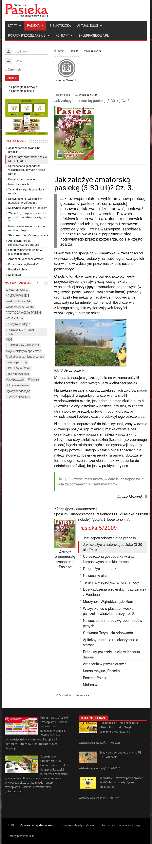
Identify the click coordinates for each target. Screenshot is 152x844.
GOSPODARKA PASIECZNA (23, 345)
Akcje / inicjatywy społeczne (23, 351)
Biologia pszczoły (17, 362)
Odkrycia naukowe (17, 385)
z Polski (83, 736)
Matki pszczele (15, 379)
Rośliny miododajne (18, 324)
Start (13, 26)
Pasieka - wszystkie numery (37, 825)
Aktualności (88, 26)
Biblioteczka (60, 26)
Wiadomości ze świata (20, 307)
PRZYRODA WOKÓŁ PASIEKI (23, 312)
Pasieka (33, 26)
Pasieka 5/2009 (93, 50)
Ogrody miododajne (18, 391)
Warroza (33, 379)
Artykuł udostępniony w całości (25, 356)
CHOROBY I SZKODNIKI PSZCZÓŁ (20, 331)
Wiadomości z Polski (18, 301)
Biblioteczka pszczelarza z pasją (120, 825)
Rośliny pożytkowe (17, 373)
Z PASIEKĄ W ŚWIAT (18, 368)
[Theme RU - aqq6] (26, 10)
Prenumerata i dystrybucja (77, 825)
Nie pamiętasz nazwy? (23, 86)
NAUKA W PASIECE (17, 295)
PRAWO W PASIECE (18, 396)
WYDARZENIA (14, 318)
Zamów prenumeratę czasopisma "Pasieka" (65, 558)
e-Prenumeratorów (103, 483)
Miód (9, 339)
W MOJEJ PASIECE (17, 289)
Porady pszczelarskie (27, 35)
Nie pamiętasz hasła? (22, 90)
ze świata (105, 761)
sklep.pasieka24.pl (93, 35)
